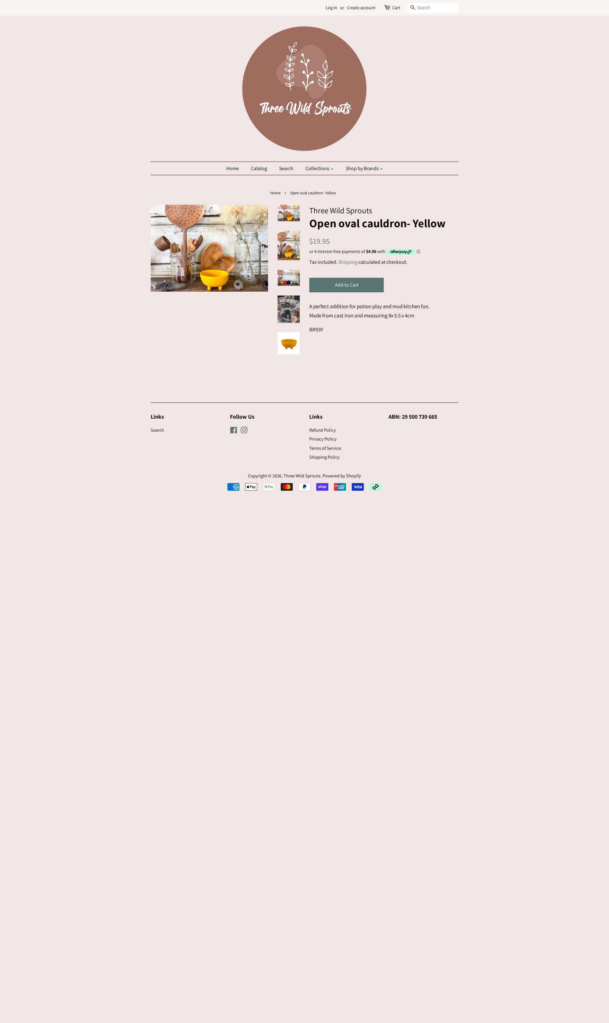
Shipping (347, 262)
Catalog (259, 168)
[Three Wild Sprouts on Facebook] (233, 431)
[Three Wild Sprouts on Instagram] (243, 431)
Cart (396, 7)
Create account (361, 7)
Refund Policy (322, 430)
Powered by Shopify (342, 476)
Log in (331, 7)
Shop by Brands (363, 168)
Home (232, 168)
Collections (317, 168)
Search (286, 168)
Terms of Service (325, 448)
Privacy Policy (323, 439)
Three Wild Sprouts (302, 476)
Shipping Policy (324, 457)
